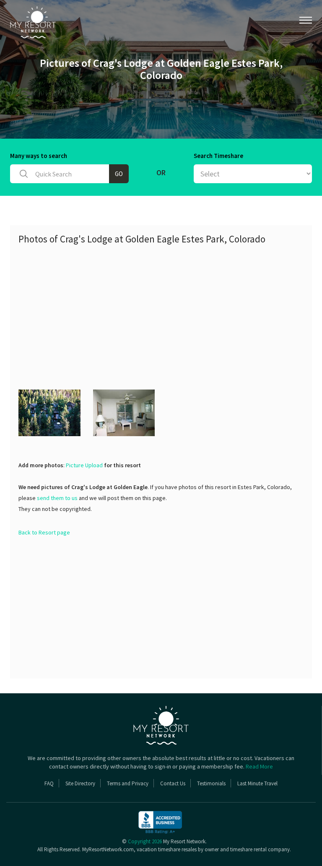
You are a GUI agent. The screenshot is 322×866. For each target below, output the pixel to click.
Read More (259, 766)
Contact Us (172, 783)
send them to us (57, 498)
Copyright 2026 (145, 841)
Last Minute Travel (257, 783)
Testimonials (211, 783)
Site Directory (80, 783)
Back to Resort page (44, 532)
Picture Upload (84, 465)
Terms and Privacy (127, 783)
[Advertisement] (170, 312)
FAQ (49, 783)
